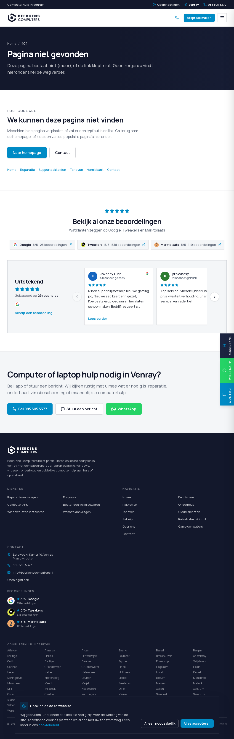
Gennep (12, 667)
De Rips (49, 661)
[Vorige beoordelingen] (77, 296)
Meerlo (49, 683)
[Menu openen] (222, 17)
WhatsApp (127, 408)
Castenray (199, 656)
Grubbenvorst (90, 667)
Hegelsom (162, 667)
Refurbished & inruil (192, 519)
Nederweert (89, 689)
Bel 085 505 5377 (32, 408)
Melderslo (125, 683)
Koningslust (14, 678)
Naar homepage (27, 152)
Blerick (49, 656)
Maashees (13, 683)
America (50, 650)
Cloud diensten (189, 512)
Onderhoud (186, 504)
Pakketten (129, 504)
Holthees (124, 672)
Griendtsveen (53, 667)
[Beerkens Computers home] (23, 18)
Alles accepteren (197, 723)
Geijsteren (199, 661)
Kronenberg (52, 678)
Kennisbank (95, 169)
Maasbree (199, 678)
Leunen (86, 678)
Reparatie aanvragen (22, 497)
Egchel (123, 661)
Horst (159, 672)
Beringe (12, 656)
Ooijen (160, 689)
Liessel (123, 678)
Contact (62, 152)
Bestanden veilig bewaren (81, 504)
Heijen (11, 672)
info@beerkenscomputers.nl (33, 572)
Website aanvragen (77, 512)
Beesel (160, 650)
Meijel (85, 683)
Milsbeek (50, 689)
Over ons (128, 526)
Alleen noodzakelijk (159, 723)
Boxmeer (124, 656)
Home (11, 43)
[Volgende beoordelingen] (214, 296)
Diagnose (69, 497)
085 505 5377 (217, 4)
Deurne (86, 661)
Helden (49, 672)
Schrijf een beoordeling (33, 313)
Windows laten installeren (25, 512)
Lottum (160, 678)
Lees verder (97, 318)
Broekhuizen (164, 656)
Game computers (190, 526)
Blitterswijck (89, 656)
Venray (194, 4)
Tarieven (76, 169)
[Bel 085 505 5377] (177, 18)
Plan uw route (22, 558)
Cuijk (10, 661)
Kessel (197, 672)
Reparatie (27, 169)
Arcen (85, 650)
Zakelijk (127, 519)
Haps (122, 667)
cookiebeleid (49, 725)
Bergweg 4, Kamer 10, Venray (33, 554)
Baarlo (123, 650)
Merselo (161, 683)
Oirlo (122, 689)
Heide (196, 667)
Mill (9, 689)
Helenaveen (89, 672)
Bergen (197, 650)
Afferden (12, 650)
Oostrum (198, 689)
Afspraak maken (199, 18)
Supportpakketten (52, 169)
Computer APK (17, 504)
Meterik (197, 683)
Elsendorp (162, 661)
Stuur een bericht (81, 408)
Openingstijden (168, 4)
